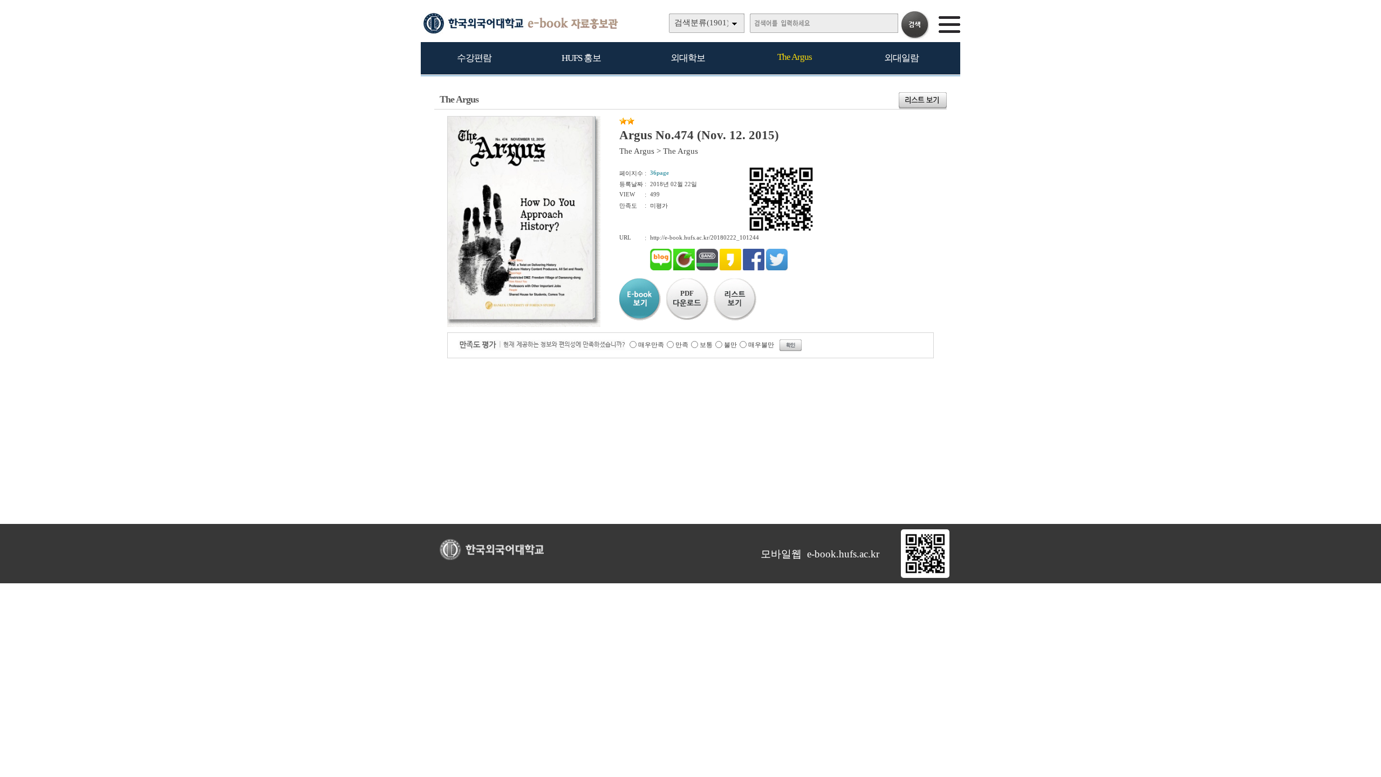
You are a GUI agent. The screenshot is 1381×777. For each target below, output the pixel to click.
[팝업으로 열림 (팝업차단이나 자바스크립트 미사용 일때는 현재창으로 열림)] (520, 317)
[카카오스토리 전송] (730, 268)
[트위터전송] (777, 268)
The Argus (794, 57)
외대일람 (901, 58)
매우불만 (761, 345)
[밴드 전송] (707, 268)
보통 (706, 345)
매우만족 (651, 345)
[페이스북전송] (753, 268)
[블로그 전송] (661, 268)
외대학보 (688, 58)
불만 (730, 345)
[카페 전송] (684, 268)
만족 (681, 345)
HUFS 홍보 (581, 58)
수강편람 (474, 58)
